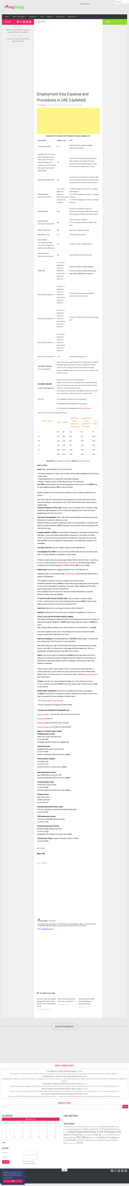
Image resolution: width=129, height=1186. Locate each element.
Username (5, 1152)
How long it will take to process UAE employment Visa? (62, 1094)
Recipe (71, 1140)
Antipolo (91, 1126)
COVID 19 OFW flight (101, 1129)
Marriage (73, 1138)
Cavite (91, 1129)
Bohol (81, 1129)
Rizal (77, 1140)
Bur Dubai (40, 719)
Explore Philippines (72, 1134)
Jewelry (105, 1135)
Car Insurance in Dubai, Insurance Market (61, 1071)
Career (85, 1129)
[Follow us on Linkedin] (27, 22)
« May (3, 1142)
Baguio (117, 1126)
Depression (114, 1129)
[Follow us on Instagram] (21, 22)
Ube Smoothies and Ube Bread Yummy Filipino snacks (61, 1089)
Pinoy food (94, 1138)
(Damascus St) (47, 727)
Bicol (77, 1129)
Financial (84, 1135)
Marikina (66, 1138)
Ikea (102, 1135)
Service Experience (111, 1140)
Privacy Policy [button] (9, 1177)
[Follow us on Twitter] (24, 22)
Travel (74, 1143)
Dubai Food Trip (98, 1131)
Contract (88, 408)
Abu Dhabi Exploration (70, 1127)
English (119, 1)
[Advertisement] (68, 121)
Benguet (72, 1129)
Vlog (42, 17)
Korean (114, 1135)
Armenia (96, 1126)
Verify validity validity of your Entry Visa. (50, 700)
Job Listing (60, 17)
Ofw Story (82, 1137)
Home (7, 17)
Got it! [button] (13, 1181)
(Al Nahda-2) (46, 714)
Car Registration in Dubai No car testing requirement (61, 1076)
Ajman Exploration (82, 1127)
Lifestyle (49, 17)
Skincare (66, 1143)
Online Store (72, 17)
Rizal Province (84, 1140)
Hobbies (89, 1135)
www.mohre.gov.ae (71, 574)
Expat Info (44, 863)
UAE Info (41, 22)
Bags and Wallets (108, 1127)
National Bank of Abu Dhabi (67, 563)
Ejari (51, 767)
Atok (100, 1127)
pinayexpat (43, 105)
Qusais (39, 714)
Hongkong (96, 1135)
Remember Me (29, 1161)
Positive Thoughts (107, 1137)
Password (5, 1157)
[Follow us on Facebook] (18, 22)
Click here (73, 271)
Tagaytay (71, 1143)
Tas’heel (41, 684)
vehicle (80, 1142)
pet (89, 1138)
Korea (109, 1135)
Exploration (32, 17)
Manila (118, 1135)
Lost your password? (29, 1163)
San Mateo (100, 1140)
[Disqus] (68, 892)
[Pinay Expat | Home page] (14, 7)
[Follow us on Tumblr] (30, 22)
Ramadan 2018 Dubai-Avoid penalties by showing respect (87, 1001)
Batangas (66, 1129)
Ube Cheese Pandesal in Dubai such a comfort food (61, 1084)
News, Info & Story (19, 17)
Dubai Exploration (78, 1131)
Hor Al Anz (40, 723)
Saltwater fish (92, 1140)
